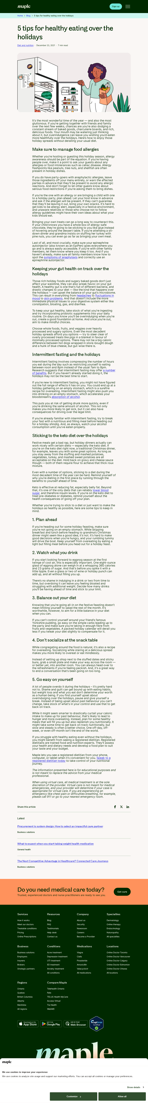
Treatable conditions (27, 928)
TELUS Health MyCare (57, 997)
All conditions (53, 972)
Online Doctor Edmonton (118, 964)
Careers (80, 932)
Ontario (20, 988)
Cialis (79, 956)
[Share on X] (121, 807)
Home (20, 15)
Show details (133, 1087)
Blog (28, 15)
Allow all (122, 1096)
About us (81, 920)
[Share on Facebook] (115, 807)
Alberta (20, 1001)
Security (81, 924)
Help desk (52, 932)
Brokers (21, 964)
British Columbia (25, 997)
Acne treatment (54, 952)
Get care (122, 891)
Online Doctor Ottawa (117, 968)
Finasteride (82, 960)
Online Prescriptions (26, 936)
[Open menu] (128, 6)
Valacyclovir (82, 968)
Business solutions (26, 832)
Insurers (21, 960)
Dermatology (113, 920)
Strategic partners (26, 968)
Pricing (20, 932)
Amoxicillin (82, 964)
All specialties (113, 936)
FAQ (49, 924)
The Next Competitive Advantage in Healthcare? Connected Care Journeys (62, 861)
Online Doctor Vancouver (118, 956)
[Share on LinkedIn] (128, 807)
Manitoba (21, 1005)
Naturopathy (113, 932)
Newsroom (82, 928)
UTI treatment (53, 960)
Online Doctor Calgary (117, 960)
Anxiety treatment (55, 968)
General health (24, 849)
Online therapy (114, 924)
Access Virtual (53, 1001)
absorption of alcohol (66, 397)
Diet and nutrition (25, 45)
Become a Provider (86, 936)
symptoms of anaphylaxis (60, 257)
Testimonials (53, 928)
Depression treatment (57, 956)
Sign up (116, 6)
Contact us (52, 936)
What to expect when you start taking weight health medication (55, 843)
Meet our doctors (25, 924)
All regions (22, 1009)
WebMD (50, 1009)
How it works (23, 920)
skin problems (53, 298)
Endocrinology (113, 928)
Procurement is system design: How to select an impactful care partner (60, 826)
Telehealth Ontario (55, 988)
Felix (49, 992)
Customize (72, 1096)
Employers (22, 956)
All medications (84, 972)
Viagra (80, 952)
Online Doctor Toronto (117, 952)
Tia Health (52, 1005)
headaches (84, 295)
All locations (112, 972)
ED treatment (53, 964)
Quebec (21, 992)
